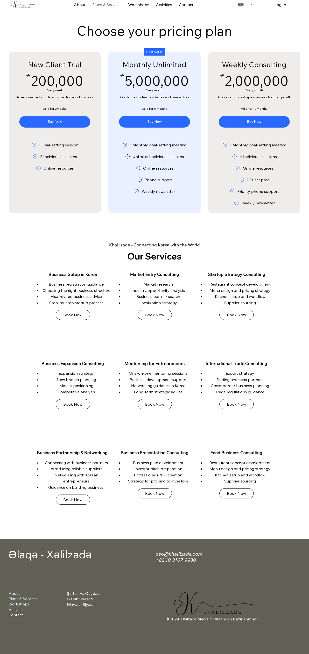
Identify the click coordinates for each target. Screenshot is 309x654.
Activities (16, 609)
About (14, 593)
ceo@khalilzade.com (179, 554)
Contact (15, 614)
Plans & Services (23, 598)
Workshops (18, 604)
